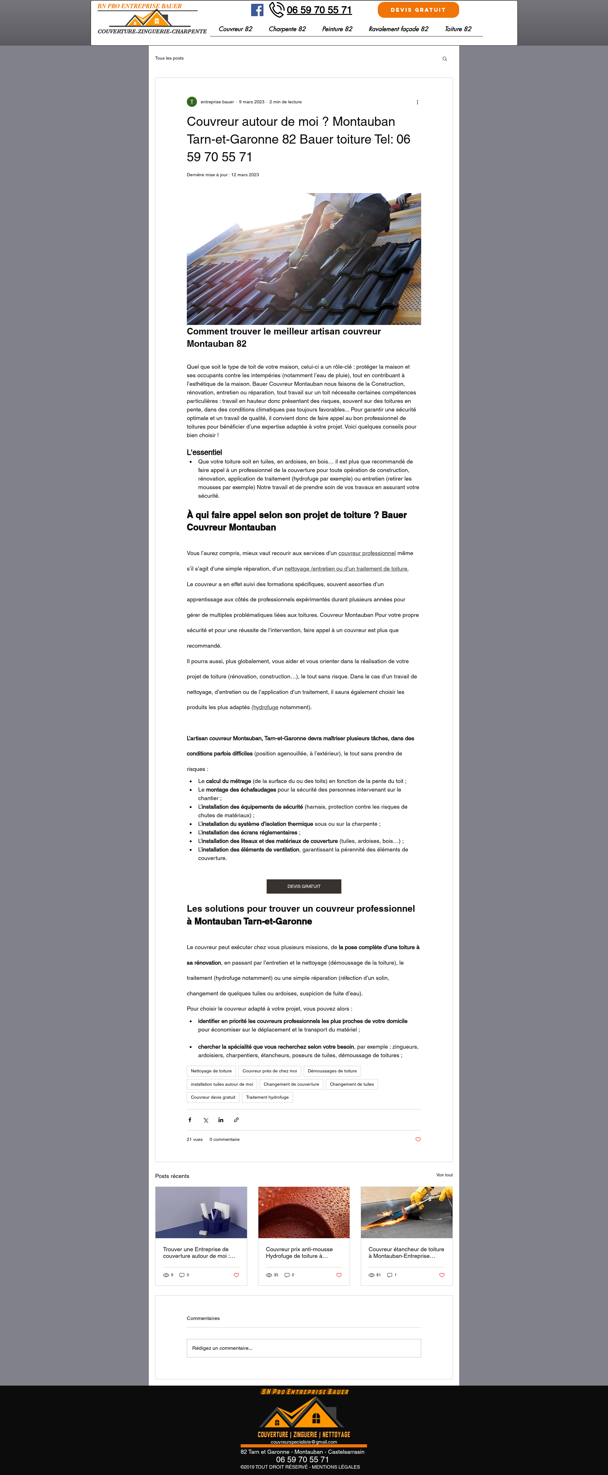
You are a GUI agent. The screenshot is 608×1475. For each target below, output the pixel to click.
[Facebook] (257, 10)
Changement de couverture (291, 1084)
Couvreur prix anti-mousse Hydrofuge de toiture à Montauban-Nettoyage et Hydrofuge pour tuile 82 (299, 1252)
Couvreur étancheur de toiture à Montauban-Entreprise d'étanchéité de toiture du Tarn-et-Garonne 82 (406, 1252)
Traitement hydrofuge (267, 1097)
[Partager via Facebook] (190, 1120)
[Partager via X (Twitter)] (205, 1120)
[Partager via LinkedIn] (221, 1120)
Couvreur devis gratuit (213, 1097)
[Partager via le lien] (236, 1120)
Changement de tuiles (352, 1084)
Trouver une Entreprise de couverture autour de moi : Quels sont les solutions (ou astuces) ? (198, 1252)
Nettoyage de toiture (211, 1070)
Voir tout (444, 1174)
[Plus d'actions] (417, 102)
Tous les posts (169, 58)
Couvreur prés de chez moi (270, 1070)
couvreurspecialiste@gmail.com (304, 1442)
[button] (457, 31)
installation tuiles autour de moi (222, 1084)
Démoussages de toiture (332, 1070)
